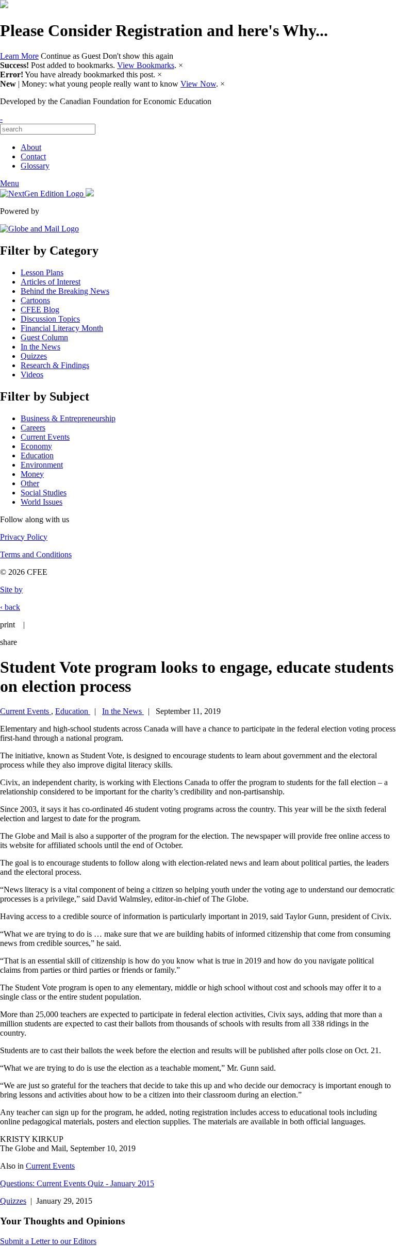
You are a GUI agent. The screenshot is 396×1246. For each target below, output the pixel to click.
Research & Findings (55, 365)
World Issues (41, 501)
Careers (33, 427)
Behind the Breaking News (65, 291)
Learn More (19, 56)
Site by (11, 589)
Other (30, 483)
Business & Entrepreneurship (68, 418)
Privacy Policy (23, 537)
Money (32, 474)
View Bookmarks (145, 65)
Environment (42, 464)
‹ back (10, 607)
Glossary (35, 165)
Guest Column (44, 337)
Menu (9, 183)
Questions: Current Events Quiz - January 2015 (77, 1183)
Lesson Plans (42, 272)
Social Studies (44, 492)
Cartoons (35, 300)
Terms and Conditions (36, 554)
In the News (40, 346)
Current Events (45, 437)
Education (37, 455)
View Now (198, 83)
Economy (36, 446)
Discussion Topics (50, 318)
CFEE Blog (40, 309)
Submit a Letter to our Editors (48, 1241)
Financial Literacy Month (62, 328)
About (31, 147)
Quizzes (34, 356)
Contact (33, 156)
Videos (32, 374)
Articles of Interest (50, 281)
